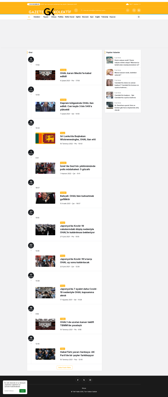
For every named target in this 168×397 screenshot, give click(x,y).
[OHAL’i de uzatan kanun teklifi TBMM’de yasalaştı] (64, 319)
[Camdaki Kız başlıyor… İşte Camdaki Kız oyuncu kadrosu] (123, 95)
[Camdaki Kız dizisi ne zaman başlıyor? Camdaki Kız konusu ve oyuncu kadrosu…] (123, 84)
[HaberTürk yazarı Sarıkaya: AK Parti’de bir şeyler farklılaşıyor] (64, 349)
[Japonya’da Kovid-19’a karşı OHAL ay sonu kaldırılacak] (64, 256)
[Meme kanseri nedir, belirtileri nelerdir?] (123, 73)
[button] (139, 10)
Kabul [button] (22, 391)
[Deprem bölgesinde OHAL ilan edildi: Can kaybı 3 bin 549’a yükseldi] (64, 101)
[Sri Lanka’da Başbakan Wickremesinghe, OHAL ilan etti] (64, 133)
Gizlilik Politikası (9, 391)
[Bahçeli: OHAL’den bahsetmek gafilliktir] (64, 193)
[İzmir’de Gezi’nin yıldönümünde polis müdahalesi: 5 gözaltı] (64, 163)
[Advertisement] (84, 34)
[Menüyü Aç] (76, 10)
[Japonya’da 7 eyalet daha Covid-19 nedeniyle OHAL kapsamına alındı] (64, 287)
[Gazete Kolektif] (50, 12)
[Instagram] (90, 380)
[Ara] (127, 10)
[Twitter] (84, 380)
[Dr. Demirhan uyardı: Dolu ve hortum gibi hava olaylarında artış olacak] (123, 106)
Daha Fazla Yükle (64, 367)
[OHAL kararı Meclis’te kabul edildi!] (64, 70)
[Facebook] (77, 380)
